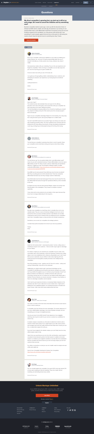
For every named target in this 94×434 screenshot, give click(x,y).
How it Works (38, 2)
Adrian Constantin (36, 53)
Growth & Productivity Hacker (37, 365)
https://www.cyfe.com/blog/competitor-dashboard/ (39, 352)
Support (77, 2)
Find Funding (19, 411)
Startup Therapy (32, 409)
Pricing (44, 2)
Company (44, 408)
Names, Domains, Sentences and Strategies (40, 242)
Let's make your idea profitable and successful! (41, 207)
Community (56, 2)
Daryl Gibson (34, 206)
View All (18, 413)
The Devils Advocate (36, 139)
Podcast (50, 6)
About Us (43, 411)
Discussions (44, 6)
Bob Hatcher (34, 156)
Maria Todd (34, 299)
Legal (55, 408)
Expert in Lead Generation (37, 54)
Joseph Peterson (35, 240)
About (72, 2)
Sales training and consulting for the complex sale (41, 157)
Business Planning (20, 409)
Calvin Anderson (35, 138)
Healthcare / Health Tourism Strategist (39, 300)
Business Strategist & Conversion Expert (39, 99)
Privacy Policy (57, 411)
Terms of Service (57, 409)
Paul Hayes (34, 364)
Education (50, 2)
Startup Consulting (29, 18)
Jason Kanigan (35, 98)
